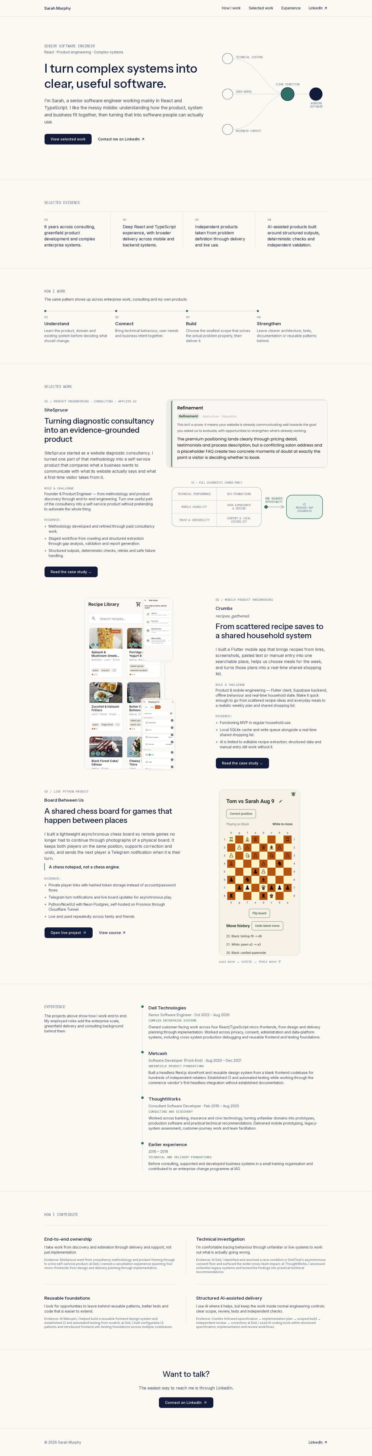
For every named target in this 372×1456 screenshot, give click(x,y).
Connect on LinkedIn (189, 1403)
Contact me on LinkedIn (119, 140)
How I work (231, 8)
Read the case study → (72, 573)
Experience (291, 8)
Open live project (72, 933)
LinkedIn (318, 9)
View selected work (68, 139)
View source (112, 933)
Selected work (261, 8)
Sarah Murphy (57, 8)
